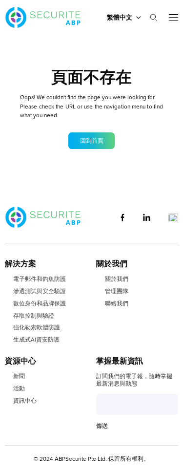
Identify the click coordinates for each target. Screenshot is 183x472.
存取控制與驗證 (33, 315)
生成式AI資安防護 (36, 339)
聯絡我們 (116, 303)
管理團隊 (116, 291)
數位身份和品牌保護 (39, 303)
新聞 (19, 376)
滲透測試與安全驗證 (39, 291)
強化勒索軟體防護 (36, 327)
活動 (19, 388)
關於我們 (116, 279)
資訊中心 (25, 400)
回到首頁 (91, 140)
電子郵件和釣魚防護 (39, 279)
